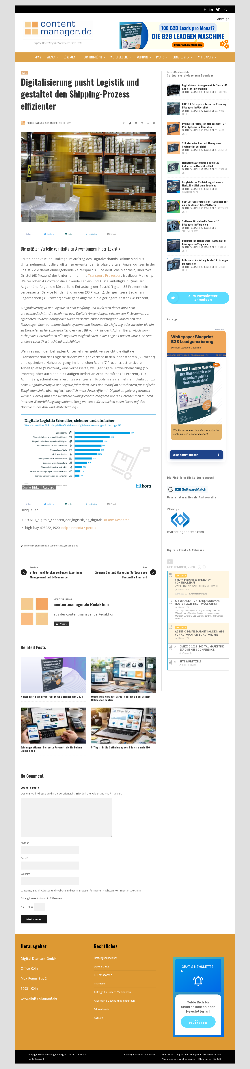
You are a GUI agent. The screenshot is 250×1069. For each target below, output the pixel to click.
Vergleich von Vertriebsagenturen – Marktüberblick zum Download (202, 183)
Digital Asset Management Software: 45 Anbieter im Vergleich (204, 86)
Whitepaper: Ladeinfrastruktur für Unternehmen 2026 (52, 696)
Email (25, 858)
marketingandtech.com (185, 531)
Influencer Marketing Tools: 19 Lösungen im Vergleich (205, 261)
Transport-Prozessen (104, 275)
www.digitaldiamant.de (39, 998)
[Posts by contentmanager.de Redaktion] (23, 123)
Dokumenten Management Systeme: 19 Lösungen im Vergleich (204, 242)
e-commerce (54, 545)
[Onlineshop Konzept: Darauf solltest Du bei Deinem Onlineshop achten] (117, 674)
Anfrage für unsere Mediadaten (112, 992)
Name (25, 842)
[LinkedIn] (211, 9)
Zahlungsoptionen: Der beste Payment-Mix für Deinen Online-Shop (51, 748)
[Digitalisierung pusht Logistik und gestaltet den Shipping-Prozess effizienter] (88, 177)
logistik (65, 545)
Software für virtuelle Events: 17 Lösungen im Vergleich (200, 222)
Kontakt (98, 1017)
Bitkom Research (43, 487)
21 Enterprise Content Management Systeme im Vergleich (202, 144)
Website (25, 874)
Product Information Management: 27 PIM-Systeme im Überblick (204, 125)
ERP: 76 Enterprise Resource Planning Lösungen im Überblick (204, 105)
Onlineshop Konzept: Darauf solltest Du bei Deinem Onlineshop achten (120, 698)
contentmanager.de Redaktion (42, 123)
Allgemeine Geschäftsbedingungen (114, 1000)
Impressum (100, 983)
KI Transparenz (103, 975)
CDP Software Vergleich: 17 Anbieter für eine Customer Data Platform (204, 203)
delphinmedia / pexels (78, 527)
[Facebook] (205, 9)
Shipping (73, 545)
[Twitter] (217, 9)
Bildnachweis (101, 1009)
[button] (31, 234)
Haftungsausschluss (105, 958)
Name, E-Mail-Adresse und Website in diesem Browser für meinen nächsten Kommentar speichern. (82, 890)
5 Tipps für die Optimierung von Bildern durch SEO (120, 747)
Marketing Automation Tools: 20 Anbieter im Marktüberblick (200, 164)
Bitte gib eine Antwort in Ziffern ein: (41, 898)
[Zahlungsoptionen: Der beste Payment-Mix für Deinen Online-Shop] (47, 725)
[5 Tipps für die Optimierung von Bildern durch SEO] (117, 725)
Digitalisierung (39, 545)
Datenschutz (101, 966)
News (24, 72)
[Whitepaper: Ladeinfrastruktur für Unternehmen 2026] (47, 674)
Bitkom (28, 545)
